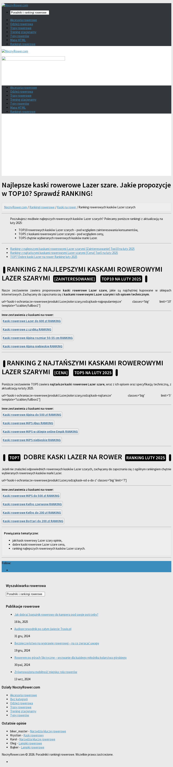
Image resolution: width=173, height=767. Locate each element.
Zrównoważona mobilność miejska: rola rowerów (45, 672)
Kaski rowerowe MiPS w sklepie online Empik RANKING (40, 432)
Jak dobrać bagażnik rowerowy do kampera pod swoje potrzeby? (56, 615)
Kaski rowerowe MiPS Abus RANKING (28, 423)
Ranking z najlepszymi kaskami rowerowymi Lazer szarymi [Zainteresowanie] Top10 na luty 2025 (72, 249)
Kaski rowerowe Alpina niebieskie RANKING (32, 346)
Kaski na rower (66, 207)
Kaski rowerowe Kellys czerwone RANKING (32, 504)
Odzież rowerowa (21, 24)
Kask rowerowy (33, 735)
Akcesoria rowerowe (23, 20)
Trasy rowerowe (20, 28)
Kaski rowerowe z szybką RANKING (27, 329)
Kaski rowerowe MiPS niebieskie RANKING (32, 440)
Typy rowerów (19, 36)
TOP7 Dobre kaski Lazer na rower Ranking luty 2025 (43, 257)
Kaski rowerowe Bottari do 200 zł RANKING (33, 521)
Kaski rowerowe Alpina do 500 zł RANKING (32, 415)
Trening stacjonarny (23, 32)
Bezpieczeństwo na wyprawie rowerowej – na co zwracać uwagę (56, 643)
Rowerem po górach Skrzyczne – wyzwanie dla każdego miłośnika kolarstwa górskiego (70, 658)
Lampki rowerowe (30, 743)
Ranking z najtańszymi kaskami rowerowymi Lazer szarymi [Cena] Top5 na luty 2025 (64, 253)
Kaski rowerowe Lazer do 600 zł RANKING (32, 321)
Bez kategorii (19, 699)
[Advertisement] (86, 146)
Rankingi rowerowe (22, 44)
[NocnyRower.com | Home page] (15, 5)
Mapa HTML (18, 40)
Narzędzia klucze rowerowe (48, 731)
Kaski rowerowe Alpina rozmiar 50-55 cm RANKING (38, 338)
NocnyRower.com (15, 207)
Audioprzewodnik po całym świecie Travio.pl (42, 629)
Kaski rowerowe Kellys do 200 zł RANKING (32, 513)
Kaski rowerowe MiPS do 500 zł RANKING (31, 496)
